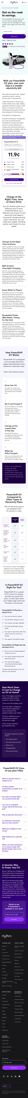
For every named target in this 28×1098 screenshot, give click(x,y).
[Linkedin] (15, 1076)
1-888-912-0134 (11, 40)
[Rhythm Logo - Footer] (6, 936)
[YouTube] (19, 1076)
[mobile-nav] (2, 2)
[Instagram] (7, 1076)
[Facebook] (3, 1076)
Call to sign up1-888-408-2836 (14, 183)
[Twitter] (11, 1076)
